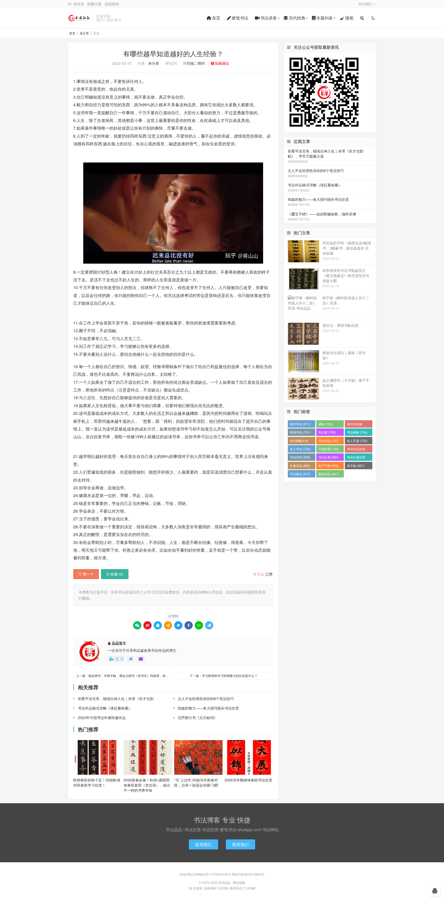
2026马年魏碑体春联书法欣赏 (248, 779)
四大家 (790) (327, 432)
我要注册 (94, 3)
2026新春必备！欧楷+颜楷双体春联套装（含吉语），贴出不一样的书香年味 (147, 785)
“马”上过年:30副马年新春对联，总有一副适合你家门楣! (196, 782)
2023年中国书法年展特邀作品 (102, 717)
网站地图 (239, 882)
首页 (216, 18)
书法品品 (79, 18)
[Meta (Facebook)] (188, 625)
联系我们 (203, 844)
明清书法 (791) (300, 432)
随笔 (349, 18)
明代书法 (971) (300, 424)
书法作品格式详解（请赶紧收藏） (105, 708)
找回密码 (112, 3)
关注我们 (366, 3)
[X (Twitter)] (178, 625)
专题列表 (324, 18)
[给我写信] (141, 659)
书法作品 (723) (328, 440)
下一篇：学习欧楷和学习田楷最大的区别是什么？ (223, 675)
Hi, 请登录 (76, 3)
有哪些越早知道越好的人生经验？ (173, 53)
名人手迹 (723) (357, 440)
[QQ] (158, 625)
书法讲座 (268, 18)
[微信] (137, 625)
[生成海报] (209, 625)
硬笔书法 (240, 18)
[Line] (199, 625)
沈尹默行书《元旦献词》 (197, 717)
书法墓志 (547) (300, 474)
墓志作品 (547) (328, 474)
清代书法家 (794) (354, 425)
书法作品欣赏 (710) (356, 450)
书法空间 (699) (300, 457)
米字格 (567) (355, 465)
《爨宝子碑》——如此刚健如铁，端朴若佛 (322, 213)
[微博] (147, 625)
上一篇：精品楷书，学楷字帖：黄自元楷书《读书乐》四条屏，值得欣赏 (124, 675)
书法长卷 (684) (328, 457)
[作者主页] (131, 659)
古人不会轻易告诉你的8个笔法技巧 (206, 698)
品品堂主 (119, 643)
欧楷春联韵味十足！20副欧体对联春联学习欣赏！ (97, 782)
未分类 (84, 33)
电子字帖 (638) (328, 465)
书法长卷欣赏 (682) (356, 458)
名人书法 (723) (300, 449)
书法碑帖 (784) (357, 432)
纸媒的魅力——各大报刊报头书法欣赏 (208, 708)
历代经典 (297, 18)
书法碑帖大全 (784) (299, 441)
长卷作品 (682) (300, 465)
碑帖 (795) (325, 424)
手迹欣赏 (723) (328, 449)
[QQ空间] (168, 625)
